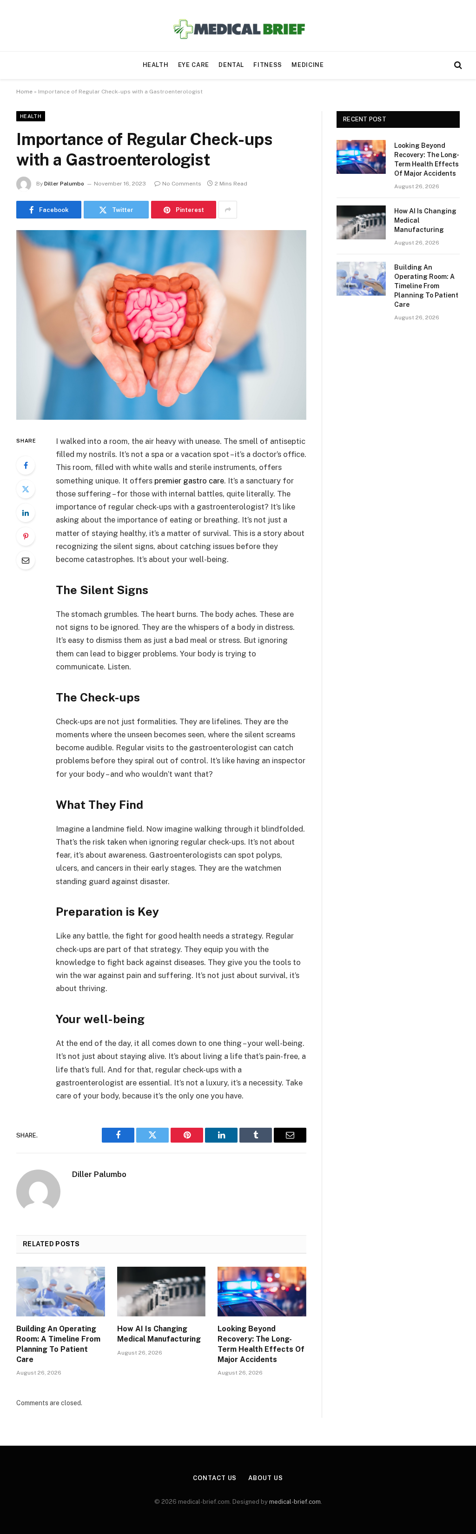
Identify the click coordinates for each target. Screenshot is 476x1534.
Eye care (193, 64)
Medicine (307, 64)
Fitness (267, 64)
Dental (231, 64)
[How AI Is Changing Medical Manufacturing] (161, 1291)
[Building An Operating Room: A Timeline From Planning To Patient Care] (60, 1291)
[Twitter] (25, 489)
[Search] (457, 65)
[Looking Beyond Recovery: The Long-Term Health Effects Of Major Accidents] (262, 1291)
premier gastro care (189, 480)
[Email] (25, 560)
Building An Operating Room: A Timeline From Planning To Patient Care (58, 1343)
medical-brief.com (295, 1501)
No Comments (181, 183)
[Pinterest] (25, 536)
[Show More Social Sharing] (227, 209)
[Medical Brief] (238, 26)
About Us (265, 1477)
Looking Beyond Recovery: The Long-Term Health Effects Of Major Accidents (261, 1343)
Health (156, 64)
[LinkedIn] (25, 512)
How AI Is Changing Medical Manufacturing (159, 1333)
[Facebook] (25, 465)
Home (24, 91)
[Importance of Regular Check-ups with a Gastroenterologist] (161, 325)
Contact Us (215, 1477)
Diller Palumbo (64, 183)
